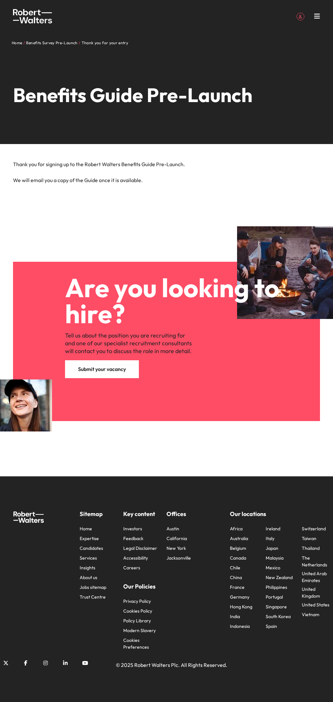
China (236, 577)
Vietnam (310, 614)
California (176, 538)
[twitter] (6, 663)
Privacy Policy (137, 601)
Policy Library (137, 621)
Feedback (133, 538)
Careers (131, 568)
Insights (87, 568)
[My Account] (300, 16)
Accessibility (135, 558)
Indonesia (240, 626)
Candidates (91, 548)
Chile (235, 568)
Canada (238, 558)
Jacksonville (178, 558)
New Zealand (279, 577)
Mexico (273, 568)
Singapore (276, 607)
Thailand (311, 548)
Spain (271, 626)
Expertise (89, 538)
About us (88, 577)
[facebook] (26, 663)
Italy (270, 538)
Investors (132, 529)
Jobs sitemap (93, 587)
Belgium (238, 548)
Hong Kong (241, 607)
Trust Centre (93, 597)
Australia (239, 538)
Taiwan (309, 538)
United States (315, 605)
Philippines (276, 587)
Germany (239, 597)
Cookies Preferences (136, 643)
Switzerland (314, 529)
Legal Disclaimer (140, 548)
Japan (272, 548)
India (235, 616)
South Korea (278, 616)
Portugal (274, 597)
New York (176, 548)
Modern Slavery (139, 630)
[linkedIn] (65, 663)
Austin (172, 529)
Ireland (273, 529)
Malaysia (275, 558)
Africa (236, 529)
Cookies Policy (137, 611)
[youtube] (85, 663)
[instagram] (45, 663)
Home (86, 529)
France (237, 587)
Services (88, 558)
